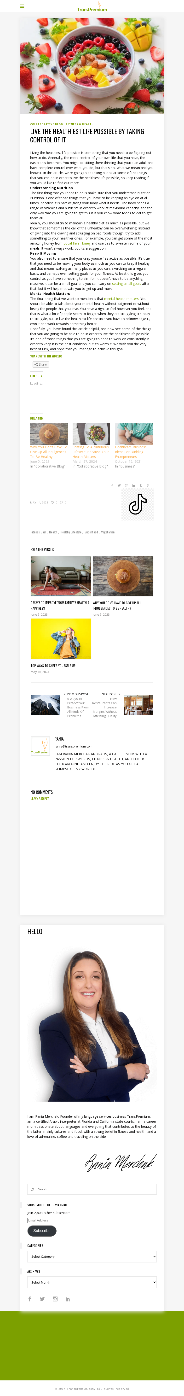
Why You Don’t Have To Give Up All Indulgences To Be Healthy (48, 452)
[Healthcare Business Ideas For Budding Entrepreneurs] (134, 434)
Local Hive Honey (77, 243)
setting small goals (126, 283)
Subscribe (42, 1231)
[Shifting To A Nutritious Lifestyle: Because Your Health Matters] (91, 434)
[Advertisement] (102, 1345)
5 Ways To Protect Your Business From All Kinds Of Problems (78, 707)
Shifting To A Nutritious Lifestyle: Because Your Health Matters (91, 452)
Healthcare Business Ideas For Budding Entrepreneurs (131, 452)
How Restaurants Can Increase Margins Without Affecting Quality (104, 707)
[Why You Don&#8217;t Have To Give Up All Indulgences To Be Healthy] (49, 434)
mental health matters (121, 298)
